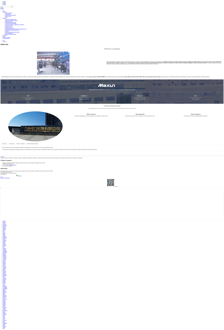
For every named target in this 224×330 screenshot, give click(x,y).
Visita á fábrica (8, 14)
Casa (4, 10)
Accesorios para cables (9, 27)
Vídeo (6, 17)
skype (1, 176)
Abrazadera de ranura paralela (10, 22)
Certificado (5, 35)
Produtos (4, 18)
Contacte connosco (6, 38)
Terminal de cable (8, 26)
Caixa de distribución (9, 33)
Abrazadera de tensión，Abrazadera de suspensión (14, 24)
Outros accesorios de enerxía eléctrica (12, 30)
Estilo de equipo (8, 16)
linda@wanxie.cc (13, 164)
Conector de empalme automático (11, 20)
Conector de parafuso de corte (10, 19)
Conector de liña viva (9, 25)
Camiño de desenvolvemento (10, 15)
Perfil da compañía (8, 12)
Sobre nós (4, 11)
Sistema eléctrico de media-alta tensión (12, 32)
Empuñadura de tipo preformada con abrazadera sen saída (15, 28)
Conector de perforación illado (10, 23)
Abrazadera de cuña (8, 21)
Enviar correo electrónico (5, 177)
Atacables (7, 31)
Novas (4, 36)
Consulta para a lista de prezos (6, 172)
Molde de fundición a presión (10, 34)
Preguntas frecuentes (6, 37)
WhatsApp (20, 175)
